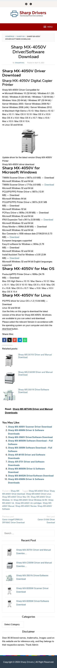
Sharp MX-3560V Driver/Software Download (30, 437)
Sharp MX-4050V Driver (39, 490)
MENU (50, 27)
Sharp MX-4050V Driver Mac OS (16, 496)
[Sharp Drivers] (28, 13)
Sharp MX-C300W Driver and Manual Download (35, 373)
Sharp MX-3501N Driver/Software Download (33, 391)
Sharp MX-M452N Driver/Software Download (30, 475)
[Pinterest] (26, 4)
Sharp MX (15, 490)
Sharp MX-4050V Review (25, 506)
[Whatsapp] (25, 340)
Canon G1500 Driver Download (46, 519)
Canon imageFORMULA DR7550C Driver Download (13, 519)
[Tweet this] (9, 340)
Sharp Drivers (27, 661)
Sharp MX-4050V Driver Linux (38, 493)
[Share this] (4, 340)
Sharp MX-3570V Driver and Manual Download (35, 356)
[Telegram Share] (20, 340)
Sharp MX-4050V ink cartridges (28, 503)
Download (49, 184)
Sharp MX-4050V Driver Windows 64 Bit (30, 499)
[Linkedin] (30, 4)
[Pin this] (14, 340)
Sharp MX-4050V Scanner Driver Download (30, 426)
